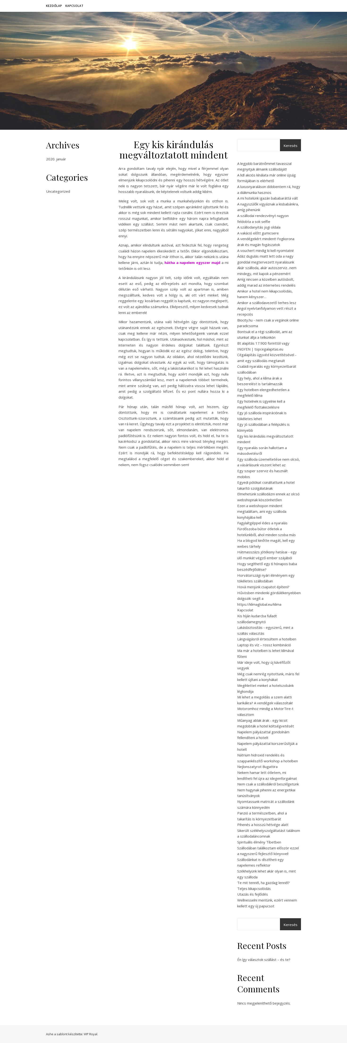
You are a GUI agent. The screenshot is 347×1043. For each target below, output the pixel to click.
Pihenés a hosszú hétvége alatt (262, 824)
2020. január (56, 159)
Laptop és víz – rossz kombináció (264, 644)
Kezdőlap (54, 6)
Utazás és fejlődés (252, 894)
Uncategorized (58, 191)
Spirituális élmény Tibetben (259, 842)
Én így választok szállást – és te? (263, 959)
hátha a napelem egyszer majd (192, 262)
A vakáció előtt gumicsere (258, 233)
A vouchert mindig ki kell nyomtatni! (265, 250)
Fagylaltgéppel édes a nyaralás (262, 523)
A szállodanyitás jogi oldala (258, 227)
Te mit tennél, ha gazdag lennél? (263, 882)
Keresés (290, 145)
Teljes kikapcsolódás (254, 888)
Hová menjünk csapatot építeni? (263, 586)
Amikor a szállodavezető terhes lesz (266, 302)
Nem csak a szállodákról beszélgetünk (268, 784)
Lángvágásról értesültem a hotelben (266, 639)
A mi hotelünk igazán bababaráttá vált (267, 198)
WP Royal (90, 1034)
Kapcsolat (74, 6)
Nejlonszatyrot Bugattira (257, 766)
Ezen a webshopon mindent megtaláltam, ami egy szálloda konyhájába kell (261, 511)
